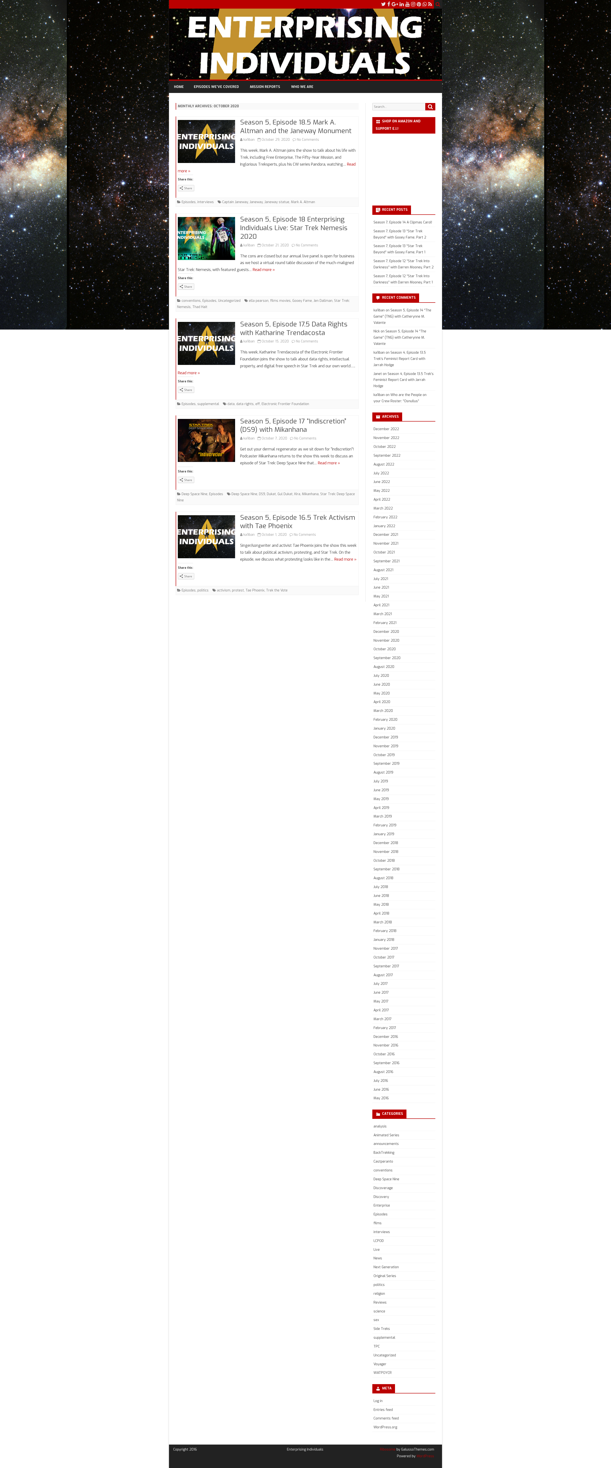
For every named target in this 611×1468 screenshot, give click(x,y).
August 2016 (383, 1072)
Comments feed (386, 1418)
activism (223, 590)
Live (377, 1249)
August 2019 (383, 772)
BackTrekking (384, 1152)
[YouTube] (407, 4)
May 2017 (381, 1001)
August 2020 (384, 667)
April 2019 (381, 808)
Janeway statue (276, 202)
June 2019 (381, 790)
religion (379, 1293)
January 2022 (384, 526)
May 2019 (381, 799)
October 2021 (384, 552)
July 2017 (381, 983)
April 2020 (382, 702)
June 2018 (381, 896)
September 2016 (387, 1063)
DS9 (262, 494)
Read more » (264, 269)
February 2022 (385, 517)
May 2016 (381, 1098)
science (379, 1311)
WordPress (425, 1456)
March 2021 (383, 614)
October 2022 (385, 446)
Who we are (302, 87)
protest (238, 590)
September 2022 (387, 455)
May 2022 (382, 490)
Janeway (256, 202)
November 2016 (386, 1045)
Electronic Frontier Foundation (285, 404)
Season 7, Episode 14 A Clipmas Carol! (403, 222)
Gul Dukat (285, 494)
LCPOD (379, 1241)
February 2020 (385, 719)
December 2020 (386, 631)
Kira (297, 494)
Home (179, 87)
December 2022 (386, 429)
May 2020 (382, 693)
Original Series (385, 1276)
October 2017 (384, 957)
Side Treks (382, 1329)
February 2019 (385, 825)
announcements (386, 1144)
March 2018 (383, 922)
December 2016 (386, 1037)
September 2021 (387, 561)
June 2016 (381, 1089)
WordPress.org (385, 1427)
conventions (191, 300)
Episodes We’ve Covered (216, 87)
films (378, 1223)
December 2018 (386, 843)
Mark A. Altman (303, 202)
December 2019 (386, 737)
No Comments (308, 139)
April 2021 (381, 605)
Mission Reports (265, 87)
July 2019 (381, 781)
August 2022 (384, 464)
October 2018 (384, 860)
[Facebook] (388, 4)
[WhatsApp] (424, 4)
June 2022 (382, 482)
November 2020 (386, 640)
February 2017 (385, 1028)
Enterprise (382, 1205)
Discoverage (383, 1188)
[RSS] (430, 4)
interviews (205, 202)
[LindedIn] (402, 4)
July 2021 (381, 579)
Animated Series (386, 1135)
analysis (380, 1126)
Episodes (189, 202)
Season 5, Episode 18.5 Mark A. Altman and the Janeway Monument (296, 126)
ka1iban (249, 139)
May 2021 (381, 596)
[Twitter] (383, 4)
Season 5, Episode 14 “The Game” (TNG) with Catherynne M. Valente (402, 316)
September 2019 (387, 763)
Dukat (271, 494)
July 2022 (381, 473)
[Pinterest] (419, 4)
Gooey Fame (302, 300)
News (378, 1258)
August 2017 (383, 975)
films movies (280, 300)
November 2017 (386, 948)
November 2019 (386, 746)
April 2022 (382, 499)
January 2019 (384, 834)
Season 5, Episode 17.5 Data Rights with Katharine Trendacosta (294, 328)
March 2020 (383, 711)
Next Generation (386, 1267)
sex (376, 1320)
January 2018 (384, 939)
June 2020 (382, 684)
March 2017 (383, 1019)
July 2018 (381, 887)
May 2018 (381, 904)
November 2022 (386, 438)
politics (203, 590)
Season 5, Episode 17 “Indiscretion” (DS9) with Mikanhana (293, 425)
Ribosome (387, 1449)
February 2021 (385, 623)
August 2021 (383, 570)
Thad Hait (199, 307)
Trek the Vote (277, 590)
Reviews (380, 1302)
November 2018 (386, 852)
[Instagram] (413, 4)
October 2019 (384, 755)
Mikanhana (310, 494)
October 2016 (384, 1054)
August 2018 (383, 878)
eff (257, 404)
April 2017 (381, 1010)
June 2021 (381, 587)
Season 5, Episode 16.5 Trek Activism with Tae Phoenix (297, 522)
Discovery (381, 1197)
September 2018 (387, 869)
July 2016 (381, 1080)
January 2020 (384, 728)
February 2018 (385, 931)
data (231, 404)
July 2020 (381, 675)
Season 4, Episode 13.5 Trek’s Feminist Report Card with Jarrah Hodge (400, 358)
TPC (377, 1346)
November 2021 (386, 543)
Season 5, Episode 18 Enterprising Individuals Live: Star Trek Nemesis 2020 (294, 228)
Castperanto (383, 1161)
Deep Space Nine (194, 494)
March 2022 (383, 508)
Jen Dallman (323, 300)
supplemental (208, 404)
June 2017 (381, 992)
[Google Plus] (395, 4)
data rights (245, 404)
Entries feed (383, 1410)
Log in (378, 1401)
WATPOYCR (383, 1372)
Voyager (380, 1364)
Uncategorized (229, 300)
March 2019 (383, 816)
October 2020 (385, 649)
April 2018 (381, 913)
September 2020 (387, 658)
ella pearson (259, 300)
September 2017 (386, 966)
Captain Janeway (235, 202)
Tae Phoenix (255, 590)
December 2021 (386, 534)
